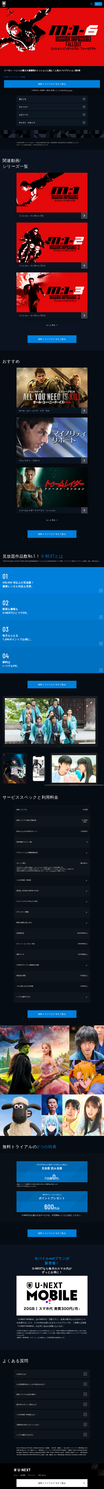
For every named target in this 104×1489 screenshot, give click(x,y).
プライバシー (32, 1475)
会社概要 (22, 1475)
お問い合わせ (42, 1475)
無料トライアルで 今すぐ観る (52, 83)
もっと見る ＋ (52, 325)
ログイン (98, 4)
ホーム (16, 1475)
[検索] (91, 4)
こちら (70, 90)
